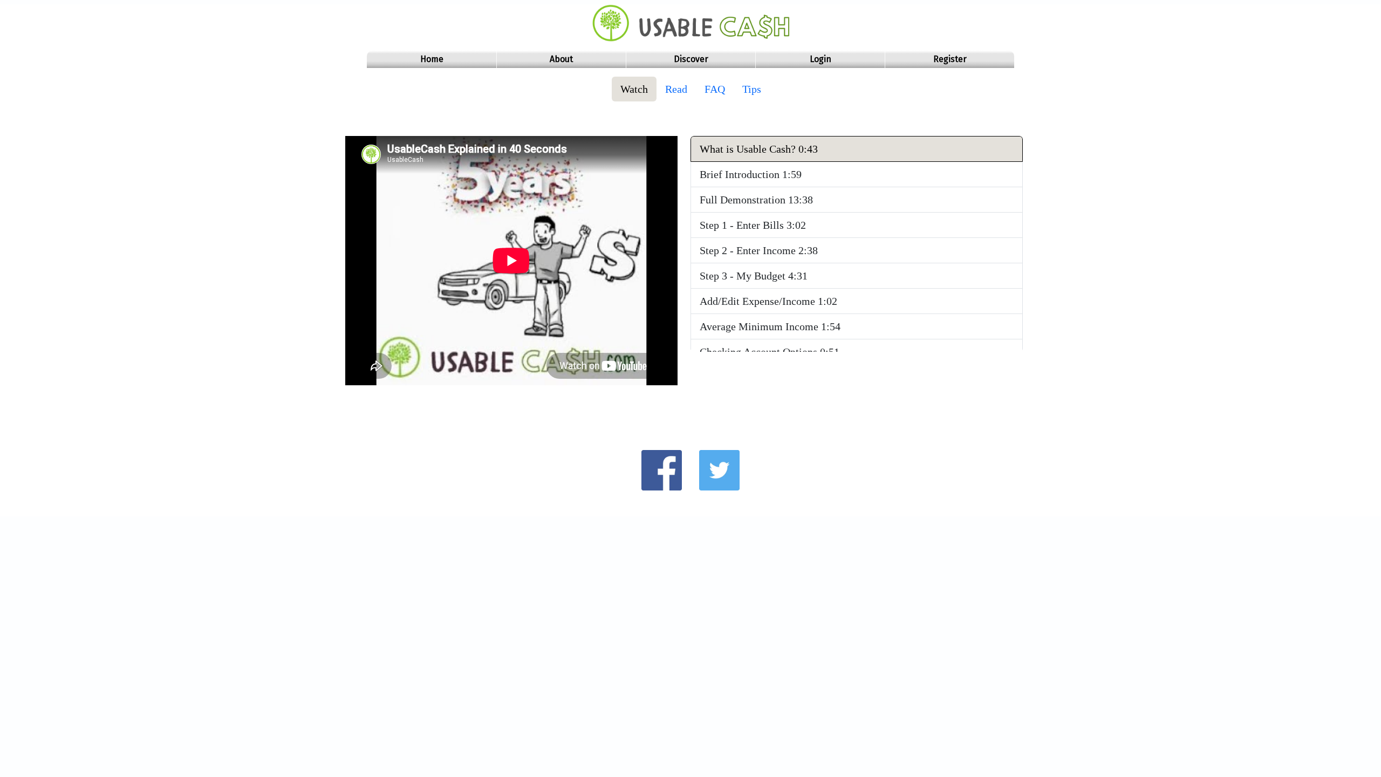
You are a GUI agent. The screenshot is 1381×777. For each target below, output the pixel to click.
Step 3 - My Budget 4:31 (754, 276)
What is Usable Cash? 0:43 (759, 149)
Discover (691, 59)
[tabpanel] (690, 267)
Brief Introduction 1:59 (751, 174)
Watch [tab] (634, 89)
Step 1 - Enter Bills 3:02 (753, 225)
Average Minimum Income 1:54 (770, 326)
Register (950, 59)
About (561, 59)
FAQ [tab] (715, 89)
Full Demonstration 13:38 (756, 200)
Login (820, 59)
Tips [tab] (751, 89)
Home (431, 59)
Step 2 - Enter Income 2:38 (759, 250)
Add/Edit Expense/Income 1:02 (768, 301)
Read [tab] (676, 89)
